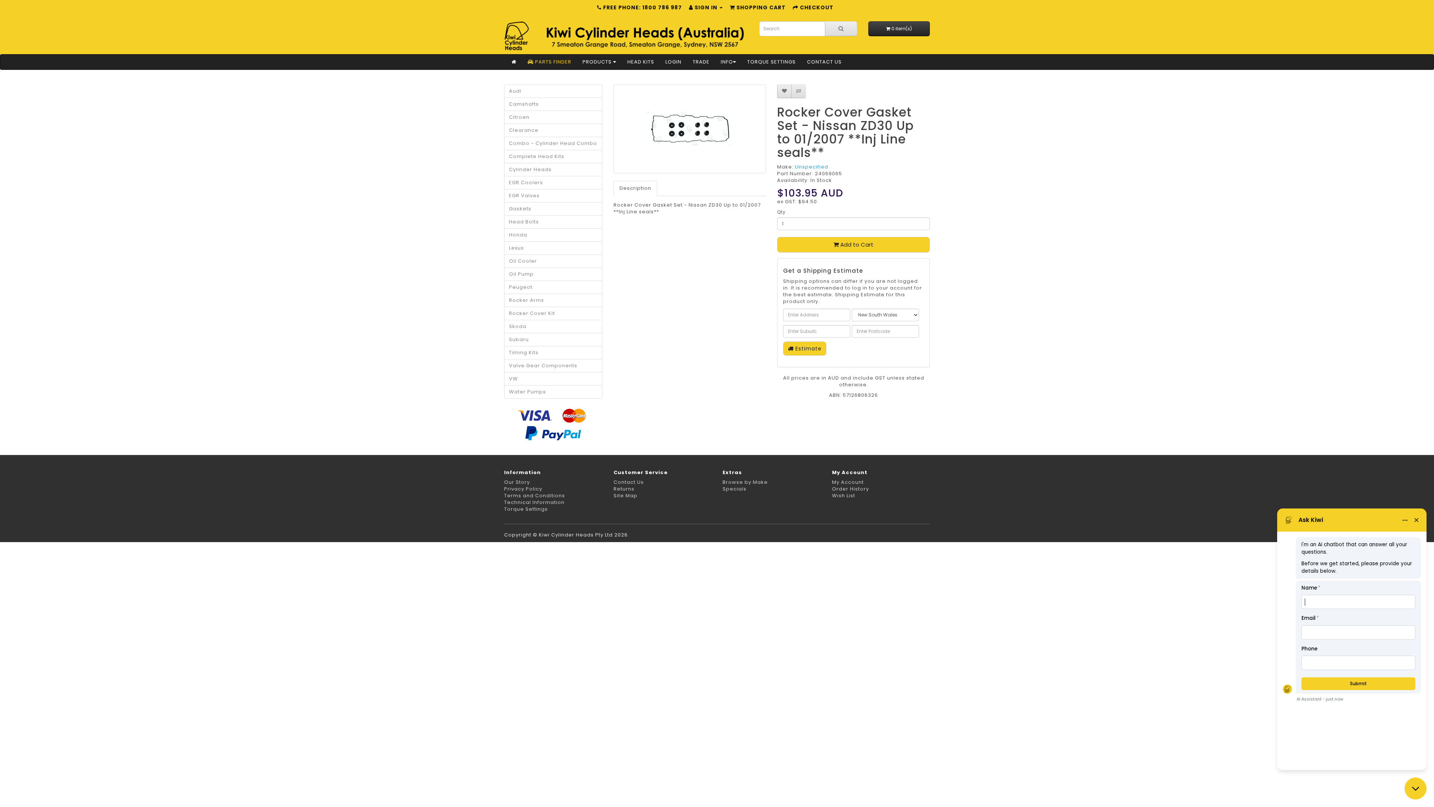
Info (727, 61)
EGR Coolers (526, 182)
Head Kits (640, 61)
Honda (518, 234)
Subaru (519, 339)
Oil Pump (521, 274)
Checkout (816, 7)
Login (673, 61)
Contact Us (824, 61)
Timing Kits (523, 352)
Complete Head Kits (536, 156)
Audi (515, 91)
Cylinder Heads (530, 169)
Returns (624, 488)
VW (513, 378)
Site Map (625, 495)
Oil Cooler (523, 261)
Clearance (523, 130)
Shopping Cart (760, 7)
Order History (850, 488)
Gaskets (520, 208)
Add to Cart (856, 244)
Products (598, 61)
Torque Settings (771, 61)
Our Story (517, 482)
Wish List (843, 495)
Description (635, 188)
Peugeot (521, 287)
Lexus (516, 247)
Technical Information (534, 502)
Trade (701, 61)
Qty (781, 212)
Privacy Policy (523, 488)
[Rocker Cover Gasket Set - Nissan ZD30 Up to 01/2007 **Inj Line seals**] (690, 128)
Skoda (518, 326)
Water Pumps (527, 391)
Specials (735, 488)
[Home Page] (514, 62)
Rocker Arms (526, 300)
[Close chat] (1415, 788)
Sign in (706, 7)
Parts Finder (552, 61)
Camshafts (524, 104)
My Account (848, 482)
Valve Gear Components (543, 365)
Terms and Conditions (534, 495)
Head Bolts (524, 221)
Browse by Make (745, 482)
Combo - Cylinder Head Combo (553, 143)
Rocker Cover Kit (532, 313)
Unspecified (811, 166)
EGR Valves (524, 195)
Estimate (808, 348)
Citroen (519, 117)
